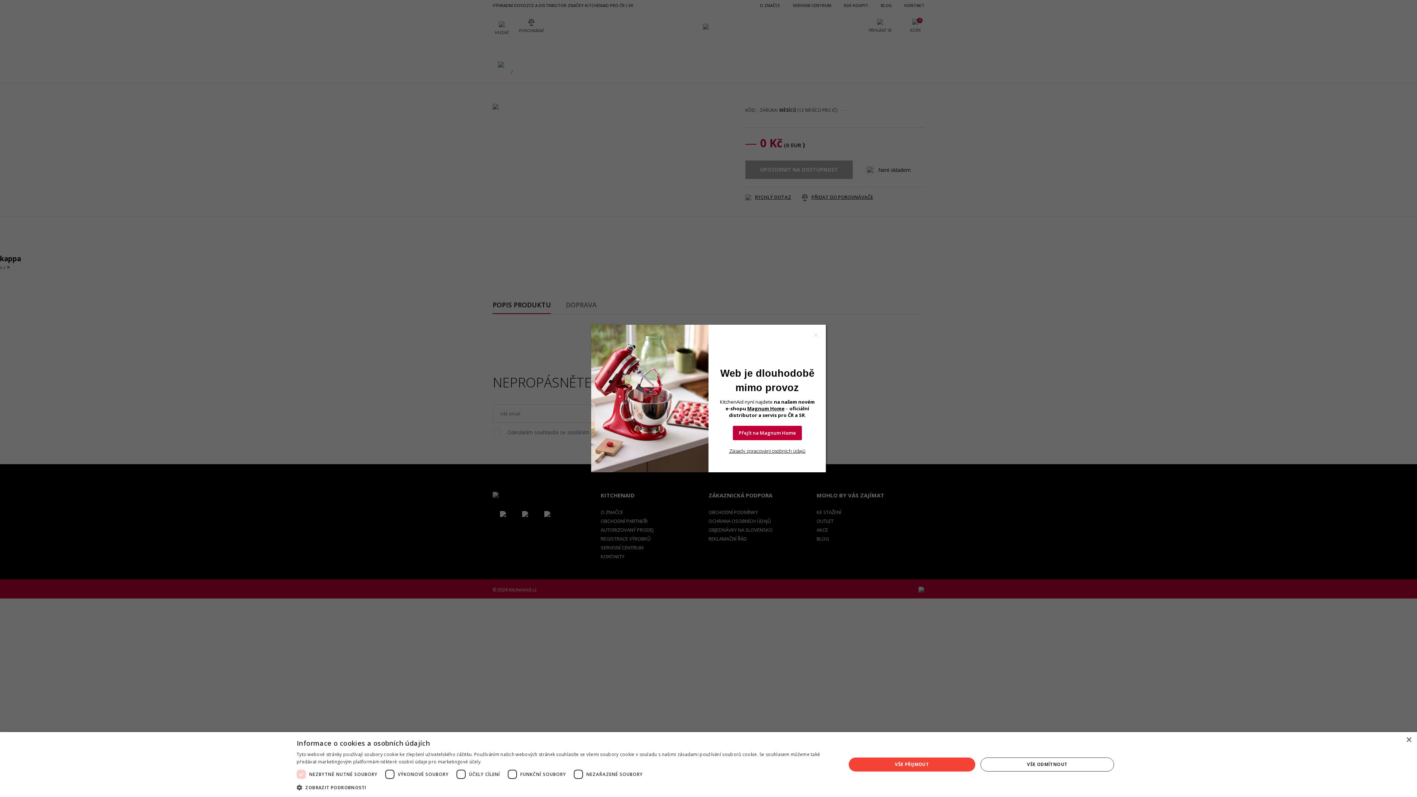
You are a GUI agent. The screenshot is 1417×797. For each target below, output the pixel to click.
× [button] (1408, 740)
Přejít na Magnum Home (767, 432)
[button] (563, 787)
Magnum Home (766, 408)
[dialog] (708, 764)
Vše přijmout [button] (912, 764)
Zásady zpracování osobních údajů (767, 451)
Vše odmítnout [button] (1047, 764)
